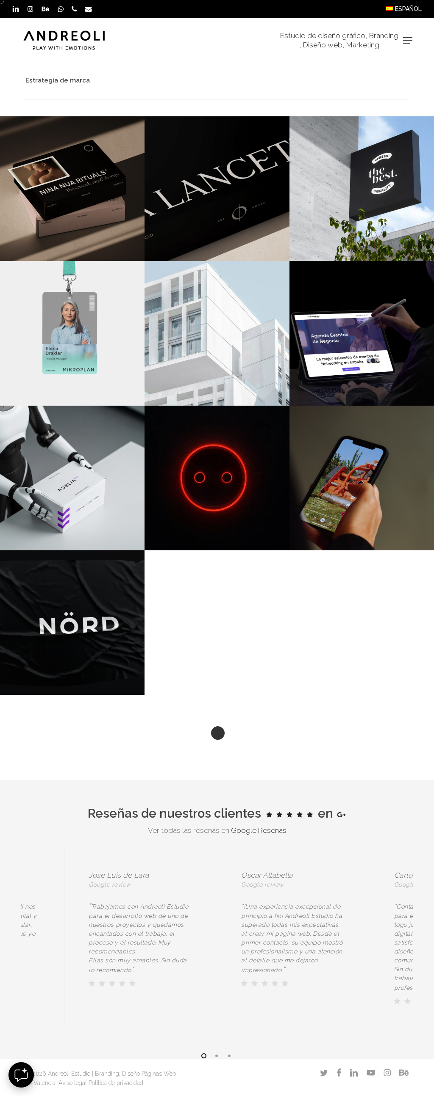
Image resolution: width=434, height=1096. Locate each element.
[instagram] (30, 9)
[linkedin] (15, 9)
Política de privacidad (116, 1083)
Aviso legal (72, 1083)
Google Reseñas (259, 830)
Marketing (362, 45)
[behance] (45, 9)
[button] (407, 40)
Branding (383, 35)
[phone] (74, 9)
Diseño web (322, 45)
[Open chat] (21, 1075)
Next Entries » (218, 733)
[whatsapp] (60, 9)
